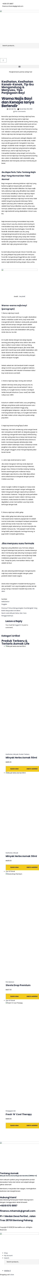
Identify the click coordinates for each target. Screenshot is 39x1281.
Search (36, 45)
